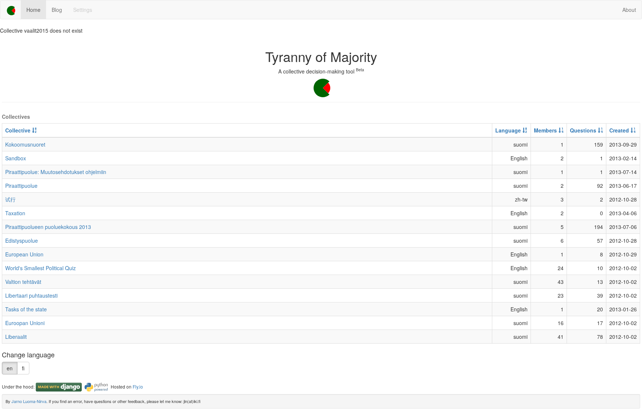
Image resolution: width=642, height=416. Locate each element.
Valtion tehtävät (23, 281)
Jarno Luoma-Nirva (29, 401)
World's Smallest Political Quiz (40, 268)
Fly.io (138, 386)
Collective (18, 130)
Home (33, 9)
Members (546, 130)
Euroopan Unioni (25, 323)
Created (619, 130)
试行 (10, 199)
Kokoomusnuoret (25, 144)
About (629, 9)
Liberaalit (16, 336)
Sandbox (15, 158)
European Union (24, 254)
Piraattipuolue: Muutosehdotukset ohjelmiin (55, 172)
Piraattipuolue (21, 185)
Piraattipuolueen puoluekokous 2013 (48, 226)
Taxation (15, 213)
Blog (57, 9)
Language (508, 130)
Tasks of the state (26, 309)
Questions (584, 130)
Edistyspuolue (21, 240)
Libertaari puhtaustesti (31, 295)
